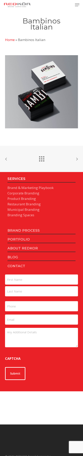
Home (10, 39)
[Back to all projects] (41, 158)
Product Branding (21, 198)
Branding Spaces (20, 215)
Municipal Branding (23, 209)
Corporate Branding (23, 193)
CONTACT (16, 266)
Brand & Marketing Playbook (30, 187)
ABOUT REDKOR (22, 248)
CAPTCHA (13, 358)
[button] (77, 5)
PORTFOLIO (18, 239)
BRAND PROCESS (23, 230)
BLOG (12, 257)
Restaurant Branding (24, 204)
